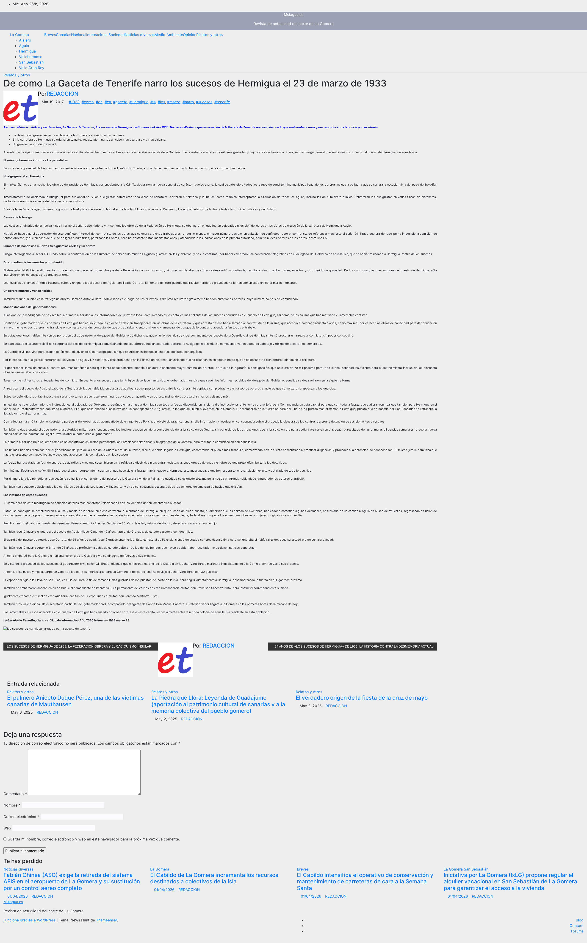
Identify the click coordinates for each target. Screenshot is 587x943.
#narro (188, 102)
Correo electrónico (21, 816)
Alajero (25, 40)
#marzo (173, 102)
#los (161, 102)
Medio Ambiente (169, 34)
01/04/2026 (18, 896)
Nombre (11, 805)
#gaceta (120, 102)
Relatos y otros (209, 34)
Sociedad (116, 34)
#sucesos (204, 102)
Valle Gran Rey (31, 67)
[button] (576, 51)
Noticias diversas (140, 34)
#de (99, 102)
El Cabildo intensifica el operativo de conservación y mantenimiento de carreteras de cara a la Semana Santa (365, 882)
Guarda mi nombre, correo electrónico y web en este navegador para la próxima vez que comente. (94, 839)
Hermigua (27, 51)
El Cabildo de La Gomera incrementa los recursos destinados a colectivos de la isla (214, 878)
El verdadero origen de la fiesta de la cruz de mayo (362, 697)
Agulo (24, 45)
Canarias (63, 34)
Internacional (97, 34)
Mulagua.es (293, 14)
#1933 (74, 102)
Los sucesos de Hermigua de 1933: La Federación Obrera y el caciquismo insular (79, 646)
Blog (580, 920)
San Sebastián (31, 62)
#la (153, 102)
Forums (577, 931)
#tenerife (222, 102)
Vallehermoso (30, 56)
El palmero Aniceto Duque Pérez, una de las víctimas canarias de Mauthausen (75, 701)
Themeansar (106, 920)
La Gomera (19, 34)
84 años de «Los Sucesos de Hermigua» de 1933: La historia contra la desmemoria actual (353, 646)
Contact (577, 925)
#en (108, 102)
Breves (50, 34)
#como (88, 102)
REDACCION (62, 93)
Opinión (189, 34)
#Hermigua (138, 102)
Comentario (15, 793)
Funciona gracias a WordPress (30, 920)
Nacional (78, 34)
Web (7, 828)
